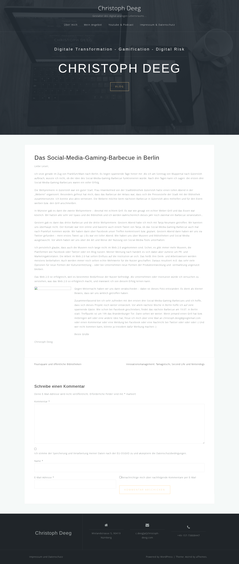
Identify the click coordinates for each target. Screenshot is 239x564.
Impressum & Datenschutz (157, 24)
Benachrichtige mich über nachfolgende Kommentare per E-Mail (158, 477)
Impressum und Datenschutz (46, 556)
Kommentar (42, 401)
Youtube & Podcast (121, 24)
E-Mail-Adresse (44, 477)
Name (38, 460)
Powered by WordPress (159, 556)
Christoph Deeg (119, 8)
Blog (119, 86)
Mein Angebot (93, 24)
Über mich (71, 24)
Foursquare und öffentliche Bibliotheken (57, 364)
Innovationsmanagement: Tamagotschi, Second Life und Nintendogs (165, 364)
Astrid (188, 556)
